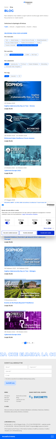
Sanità (38, 42)
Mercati (6, 397)
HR (19, 76)
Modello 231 (8, 430)
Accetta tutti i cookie (46, 232)
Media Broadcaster (42, 40)
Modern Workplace (33, 64)
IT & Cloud (23, 64)
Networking (44, 64)
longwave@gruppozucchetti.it (39, 426)
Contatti (18, 401)
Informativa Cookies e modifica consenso (32, 429)
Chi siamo (7, 396)
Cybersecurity (14, 64)
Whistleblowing (17, 430)
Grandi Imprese (15, 40)
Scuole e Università (10, 45)
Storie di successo (21, 396)
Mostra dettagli (48, 228)
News (35, 27)
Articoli (12, 27)
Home (6, 7)
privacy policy (31, 379)
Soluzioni (7, 399)
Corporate (13, 76)
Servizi (6, 401)
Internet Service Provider (27, 40)
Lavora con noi (20, 399)
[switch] (21, 223)
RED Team (34, 54)
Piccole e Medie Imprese (12, 42)
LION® (27, 54)
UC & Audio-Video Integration (13, 66)
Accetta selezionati (28, 232)
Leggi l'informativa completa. (30, 214)
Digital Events (20, 27)
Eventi (29, 27)
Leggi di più (8, 108)
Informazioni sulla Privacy (11, 429)
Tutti (7, 40)
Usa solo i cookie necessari (10, 232)
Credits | (47, 429)
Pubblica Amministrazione (27, 42)
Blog (17, 397)
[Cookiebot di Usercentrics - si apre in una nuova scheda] (48, 205)
